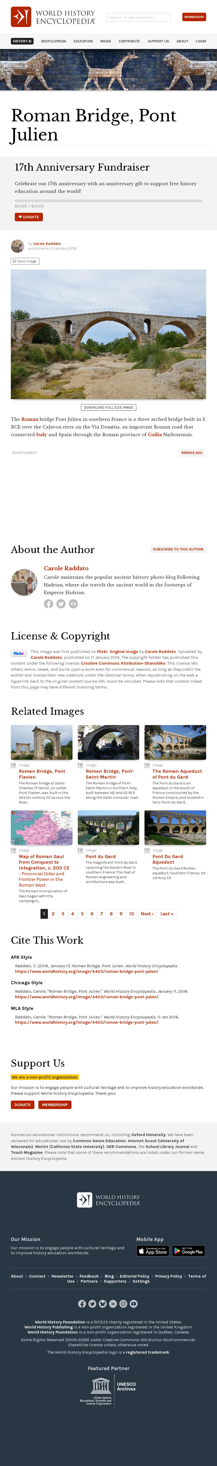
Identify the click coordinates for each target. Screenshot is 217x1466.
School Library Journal (167, 1146)
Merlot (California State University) (69, 1146)
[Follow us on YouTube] (134, 1306)
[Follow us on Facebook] (82, 1306)
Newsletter (63, 1276)
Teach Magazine (27, 1152)
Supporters (115, 1281)
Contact (37, 1276)
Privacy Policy (168, 1276)
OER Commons (121, 1146)
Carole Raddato (47, 243)
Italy (41, 434)
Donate (23, 1104)
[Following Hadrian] (73, 603)
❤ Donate (29, 216)
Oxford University (148, 1134)
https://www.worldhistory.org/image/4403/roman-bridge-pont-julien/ (87, 971)
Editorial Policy (134, 1276)
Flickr (102, 651)
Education (83, 41)
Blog (109, 1276)
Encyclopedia (53, 41)
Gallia (155, 434)
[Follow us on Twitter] (93, 1306)
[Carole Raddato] (48, 603)
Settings (141, 1281)
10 (131, 913)
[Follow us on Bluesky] (103, 1306)
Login (201, 41)
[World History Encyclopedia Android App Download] (188, 1251)
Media (105, 41)
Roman (29, 419)
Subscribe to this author (178, 549)
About (182, 41)
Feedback (89, 1276)
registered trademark (147, 1352)
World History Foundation (60, 1321)
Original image (124, 651)
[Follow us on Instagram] (124, 1306)
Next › (147, 913)
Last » (167, 913)
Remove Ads (192, 453)
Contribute (129, 41)
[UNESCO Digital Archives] (108, 1390)
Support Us (158, 41)
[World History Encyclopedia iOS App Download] (152, 1251)
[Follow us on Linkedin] (113, 1306)
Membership (55, 1104)
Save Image (24, 261)
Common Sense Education (99, 1140)
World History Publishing (48, 1327)
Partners (89, 1281)
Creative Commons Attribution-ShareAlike (123, 663)
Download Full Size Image (108, 407)
